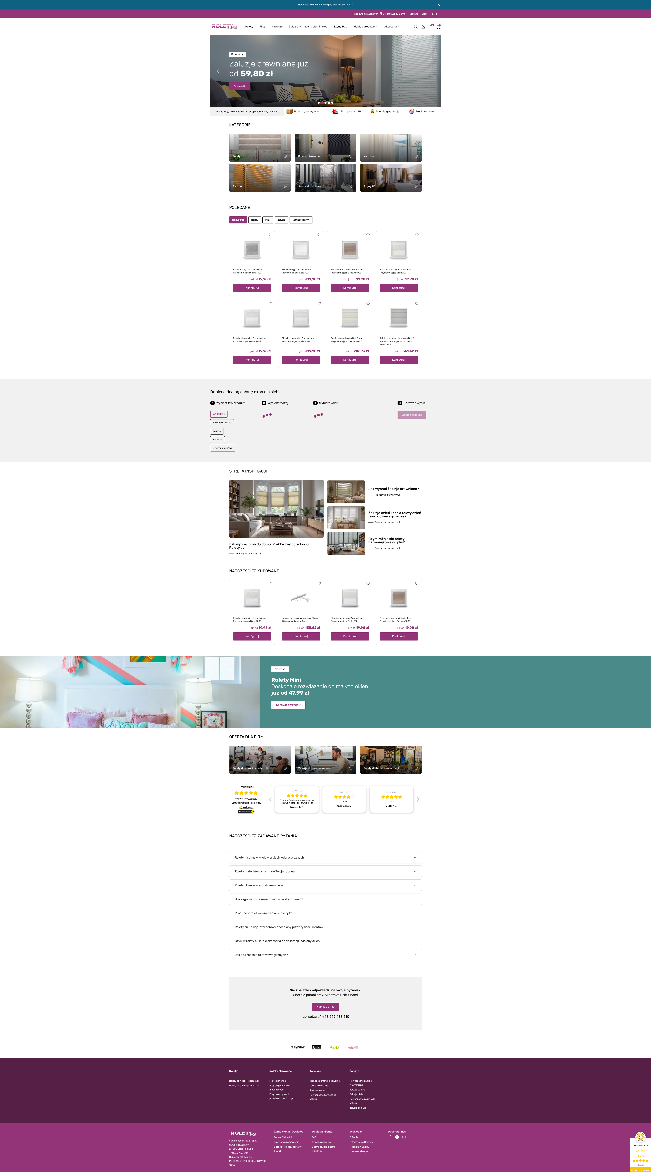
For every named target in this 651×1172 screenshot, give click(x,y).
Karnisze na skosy (319, 1090)
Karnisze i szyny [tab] (301, 219)
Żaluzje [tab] (281, 219)
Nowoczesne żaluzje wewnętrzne (361, 1082)
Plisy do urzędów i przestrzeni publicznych (282, 1096)
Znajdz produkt (412, 414)
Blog (424, 13)
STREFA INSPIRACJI (248, 471)
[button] (415, 27)
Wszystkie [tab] (238, 219)
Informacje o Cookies (361, 1142)
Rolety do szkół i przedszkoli (244, 1085)
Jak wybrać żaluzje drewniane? (393, 489)
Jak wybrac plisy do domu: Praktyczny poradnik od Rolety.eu (269, 546)
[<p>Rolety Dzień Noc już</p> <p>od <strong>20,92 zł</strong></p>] (319, 103)
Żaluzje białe (356, 1094)
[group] (297, 799)
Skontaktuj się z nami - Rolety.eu (324, 1148)
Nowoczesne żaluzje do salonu (362, 1101)
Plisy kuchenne (277, 1080)
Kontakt (413, 13)
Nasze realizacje (359, 1151)
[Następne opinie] (418, 799)
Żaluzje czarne (357, 1089)
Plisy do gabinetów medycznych (279, 1087)
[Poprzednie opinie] (270, 799)
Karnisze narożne (319, 1085)
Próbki (277, 1151)
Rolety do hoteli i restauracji (244, 1080)
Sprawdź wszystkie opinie (246, 802)
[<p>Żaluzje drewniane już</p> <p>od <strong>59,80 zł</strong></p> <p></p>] (322, 103)
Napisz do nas (325, 1006)
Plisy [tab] (267, 219)
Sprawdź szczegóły (288, 704)
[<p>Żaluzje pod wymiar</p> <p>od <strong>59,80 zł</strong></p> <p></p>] (329, 103)
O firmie (354, 1137)
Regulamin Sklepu (359, 1146)
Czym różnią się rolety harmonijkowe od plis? (386, 540)
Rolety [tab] (254, 219)
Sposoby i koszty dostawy (288, 1146)
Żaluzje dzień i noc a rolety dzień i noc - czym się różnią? (394, 514)
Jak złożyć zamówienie (286, 1142)
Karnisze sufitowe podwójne (325, 1080)
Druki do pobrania (321, 1142)
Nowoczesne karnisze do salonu (323, 1097)
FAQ (314, 1137)
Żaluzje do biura (358, 1107)
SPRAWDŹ (347, 4)
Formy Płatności (283, 1137)
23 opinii (252, 798)
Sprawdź (239, 86)
